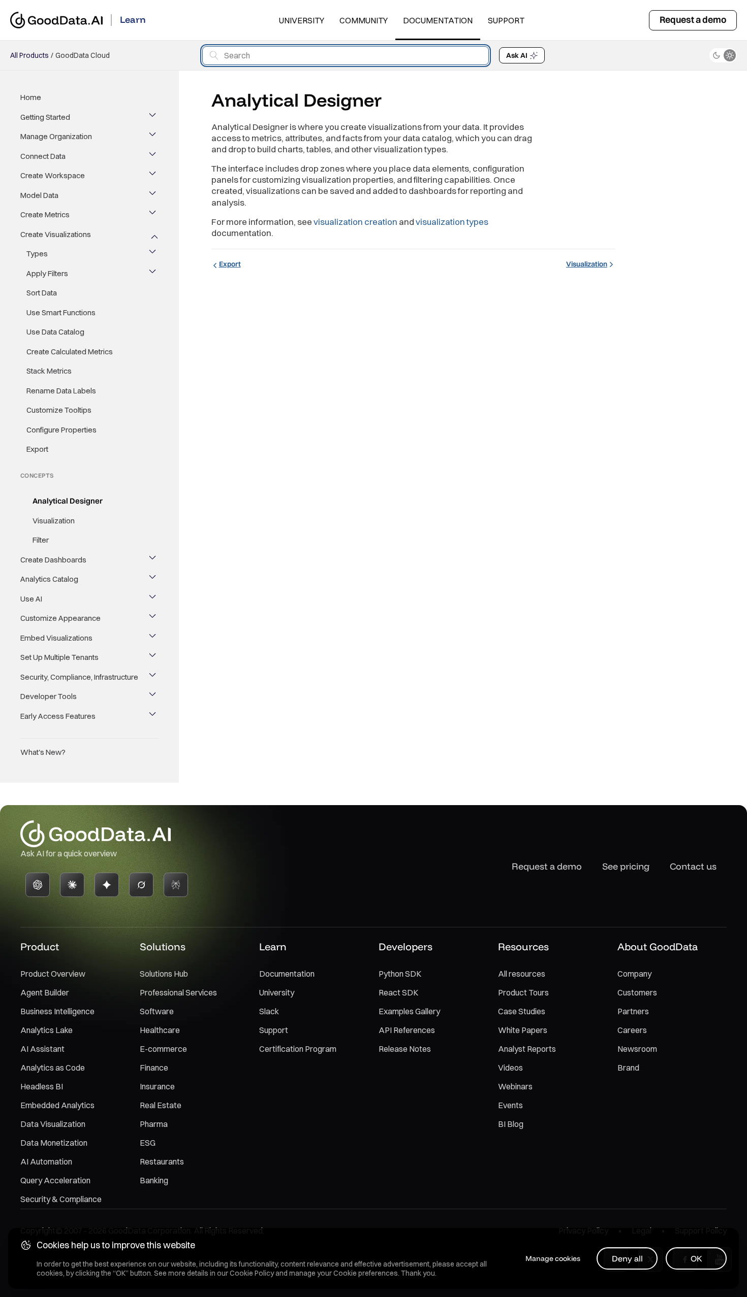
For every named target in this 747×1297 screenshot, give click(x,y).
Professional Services (178, 992)
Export (37, 449)
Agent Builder (44, 992)
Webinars (515, 1086)
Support (506, 20)
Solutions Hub (164, 974)
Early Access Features (58, 716)
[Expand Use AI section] (153, 599)
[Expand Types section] (153, 254)
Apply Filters (47, 273)
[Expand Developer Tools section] (153, 696)
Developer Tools (48, 696)
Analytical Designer (68, 501)
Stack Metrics (49, 371)
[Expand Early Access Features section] (153, 716)
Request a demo (693, 19)
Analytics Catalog (49, 579)
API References (407, 1030)
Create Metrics (45, 214)
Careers (632, 1030)
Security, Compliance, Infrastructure (79, 677)
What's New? (43, 752)
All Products (29, 55)
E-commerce (163, 1049)
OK (696, 1258)
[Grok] (141, 885)
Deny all (627, 1258)
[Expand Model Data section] (153, 195)
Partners (633, 1011)
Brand (628, 1067)
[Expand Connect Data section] (153, 156)
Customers (637, 992)
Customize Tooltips (58, 410)
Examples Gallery (409, 1011)
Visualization (54, 520)
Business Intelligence (57, 1011)
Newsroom (637, 1049)
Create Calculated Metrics (69, 351)
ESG (147, 1143)
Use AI (31, 599)
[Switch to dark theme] (723, 55)
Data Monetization (53, 1143)
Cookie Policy (252, 1273)
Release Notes (405, 1049)
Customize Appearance (60, 618)
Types (37, 253)
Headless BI (41, 1086)
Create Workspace (52, 175)
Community (363, 20)
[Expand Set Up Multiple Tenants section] (153, 657)
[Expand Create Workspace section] (153, 176)
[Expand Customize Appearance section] (153, 618)
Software (157, 1011)
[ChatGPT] (37, 885)
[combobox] (345, 55)
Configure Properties (61, 430)
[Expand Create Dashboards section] (153, 560)
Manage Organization (56, 136)
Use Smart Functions (61, 312)
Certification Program (297, 1049)
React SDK (398, 992)
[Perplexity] (176, 885)
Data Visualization (52, 1124)
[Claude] (72, 885)
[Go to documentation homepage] (56, 20)
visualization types (452, 221)
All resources (521, 974)
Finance (154, 1067)
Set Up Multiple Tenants (59, 657)
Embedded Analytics (57, 1105)
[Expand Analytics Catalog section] (153, 579)
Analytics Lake (46, 1030)
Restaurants (162, 1161)
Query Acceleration (55, 1180)
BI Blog (510, 1124)
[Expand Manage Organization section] (153, 136)
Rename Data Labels (61, 390)
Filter (41, 540)
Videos (510, 1067)
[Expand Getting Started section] (153, 117)
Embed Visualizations (56, 638)
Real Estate (160, 1105)
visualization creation (355, 221)
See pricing (625, 866)
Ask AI (516, 55)
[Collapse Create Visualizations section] (153, 234)
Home (30, 97)
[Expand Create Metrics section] (153, 215)
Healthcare (160, 1030)
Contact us (693, 866)
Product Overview (52, 974)
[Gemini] (107, 885)
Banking (154, 1180)
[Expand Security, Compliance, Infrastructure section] (153, 677)
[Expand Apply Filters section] (153, 274)
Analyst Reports (527, 1049)
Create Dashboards (53, 559)
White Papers (522, 1030)
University (301, 20)
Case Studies (521, 1011)
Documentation (438, 20)
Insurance (157, 1086)
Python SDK (400, 974)
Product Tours (523, 992)
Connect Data (43, 156)
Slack (269, 1011)
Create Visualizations (55, 234)
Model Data (39, 195)
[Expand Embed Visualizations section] (153, 638)
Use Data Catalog (55, 332)
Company (634, 974)
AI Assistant (42, 1049)
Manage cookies (552, 1258)
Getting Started (45, 117)
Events (510, 1105)
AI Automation (46, 1161)
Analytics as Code (52, 1067)
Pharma (154, 1124)
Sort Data (41, 292)
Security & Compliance (61, 1199)
